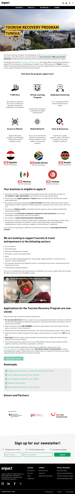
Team (29, 476)
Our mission (31, 470)
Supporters (30, 478)
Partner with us (43, 470)
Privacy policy (49, 492)
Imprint (59, 492)
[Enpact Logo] (6, 468)
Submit (62, 455)
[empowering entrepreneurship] (5, 3)
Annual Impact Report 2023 (65, 478)
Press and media (62, 470)
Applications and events (46, 476)
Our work (30, 473)
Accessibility (70, 492)
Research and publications (64, 473)
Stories (56, 7)
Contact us (42, 473)
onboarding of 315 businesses (29, 62)
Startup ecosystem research (65, 476)
